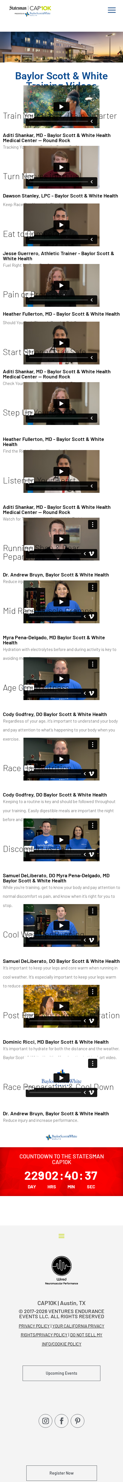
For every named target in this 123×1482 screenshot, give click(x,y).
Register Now (61, 1473)
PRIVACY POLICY (34, 1325)
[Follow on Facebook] (61, 1421)
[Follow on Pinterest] (77, 1421)
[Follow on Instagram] (45, 1421)
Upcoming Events (61, 1373)
